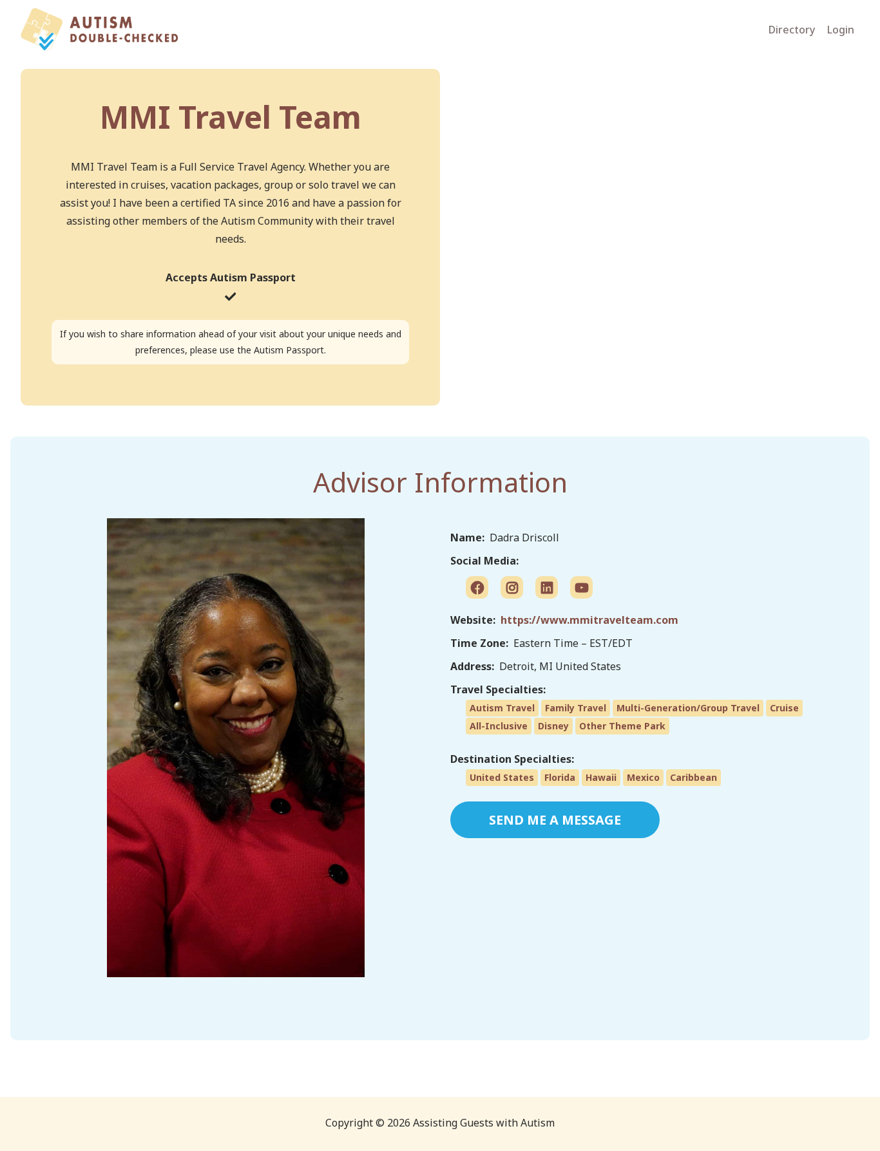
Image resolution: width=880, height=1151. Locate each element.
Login (840, 30)
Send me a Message (555, 819)
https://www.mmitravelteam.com (589, 620)
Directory (792, 30)
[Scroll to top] (815, 1117)
